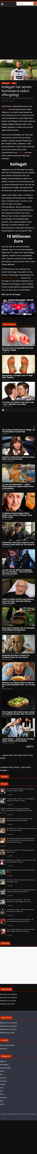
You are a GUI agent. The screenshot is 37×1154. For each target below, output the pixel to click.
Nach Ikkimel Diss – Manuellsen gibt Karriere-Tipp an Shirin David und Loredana (21, 829)
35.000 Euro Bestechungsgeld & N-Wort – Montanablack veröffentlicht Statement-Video (19, 809)
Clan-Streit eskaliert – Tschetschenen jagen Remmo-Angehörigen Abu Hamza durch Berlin (21, 890)
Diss (1, 1074)
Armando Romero (20, 98)
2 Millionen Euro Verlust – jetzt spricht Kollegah (15, 768)
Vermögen (11, 101)
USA (1, 1101)
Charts (2, 1071)
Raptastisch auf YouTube (8, 1000)
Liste (1, 1087)
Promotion (3, 1097)
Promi (2, 1094)
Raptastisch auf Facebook (8, 994)
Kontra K (20, 153)
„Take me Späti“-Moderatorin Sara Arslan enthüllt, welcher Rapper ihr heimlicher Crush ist (20, 930)
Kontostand (5, 101)
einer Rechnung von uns (11, 278)
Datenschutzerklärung (7, 1045)
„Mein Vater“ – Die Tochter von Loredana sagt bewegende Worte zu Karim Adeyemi (19, 819)
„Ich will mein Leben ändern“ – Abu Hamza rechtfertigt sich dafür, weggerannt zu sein (18, 900)
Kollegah (30, 98)
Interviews (3, 1081)
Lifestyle (2, 1084)
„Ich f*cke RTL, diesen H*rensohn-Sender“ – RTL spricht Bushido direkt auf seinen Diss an (20, 920)
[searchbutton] (35, 3)
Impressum (3, 1048)
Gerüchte (3, 1078)
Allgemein (3, 1061)
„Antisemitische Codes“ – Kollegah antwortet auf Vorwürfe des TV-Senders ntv (20, 910)
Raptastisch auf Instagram (8, 997)
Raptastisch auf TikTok (7, 1004)
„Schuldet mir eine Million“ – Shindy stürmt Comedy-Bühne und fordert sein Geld (21, 861)
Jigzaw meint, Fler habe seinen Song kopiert (16, 756)
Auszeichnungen (5, 1068)
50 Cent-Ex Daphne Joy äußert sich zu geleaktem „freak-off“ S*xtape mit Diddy (20, 790)
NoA (1, 1091)
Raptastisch (6, 83)
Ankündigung (4, 1064)
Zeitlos (14, 83)
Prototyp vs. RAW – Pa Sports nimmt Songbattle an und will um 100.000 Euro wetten (20, 799)
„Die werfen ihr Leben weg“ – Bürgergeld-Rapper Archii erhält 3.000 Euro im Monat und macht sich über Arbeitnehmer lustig (20, 840)
